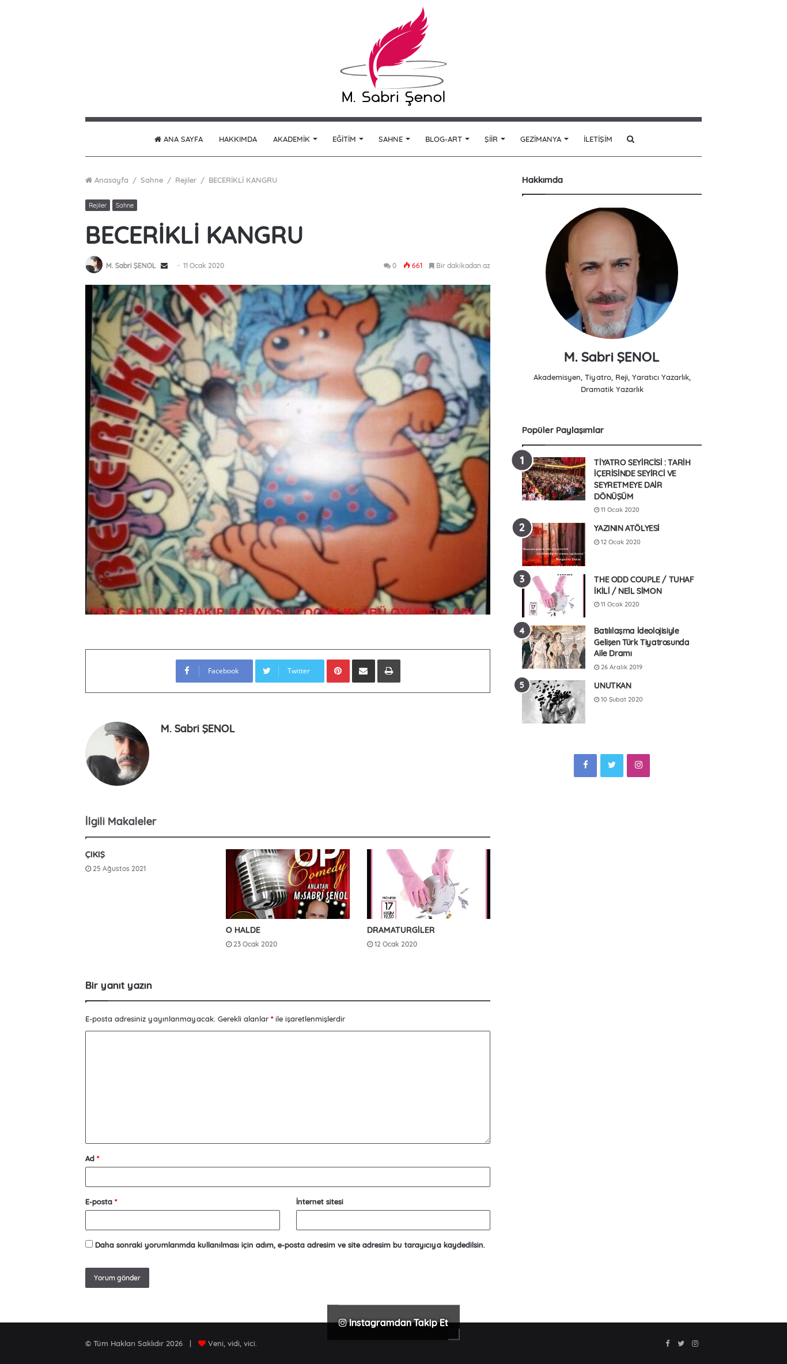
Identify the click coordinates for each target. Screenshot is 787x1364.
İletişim (598, 139)
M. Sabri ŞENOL (131, 265)
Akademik (291, 139)
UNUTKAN (612, 685)
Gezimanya (540, 139)
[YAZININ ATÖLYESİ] (553, 544)
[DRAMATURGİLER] (428, 884)
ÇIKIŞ (95, 854)
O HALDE (243, 930)
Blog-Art (443, 139)
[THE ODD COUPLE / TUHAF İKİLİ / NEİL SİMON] (553, 595)
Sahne (391, 139)
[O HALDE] (287, 884)
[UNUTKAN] (553, 702)
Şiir (491, 139)
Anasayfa (110, 179)
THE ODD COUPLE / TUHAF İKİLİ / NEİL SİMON (644, 585)
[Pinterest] (338, 671)
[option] (288, 449)
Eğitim (344, 139)
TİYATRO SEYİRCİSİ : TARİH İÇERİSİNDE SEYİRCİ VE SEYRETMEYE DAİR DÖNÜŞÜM (642, 479)
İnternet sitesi (319, 1201)
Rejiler (185, 179)
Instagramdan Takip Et (397, 1322)
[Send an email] (164, 265)
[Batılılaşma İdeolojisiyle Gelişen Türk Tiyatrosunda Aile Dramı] (553, 647)
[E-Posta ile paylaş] (363, 671)
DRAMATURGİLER (401, 930)
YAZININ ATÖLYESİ (627, 528)
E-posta (101, 1201)
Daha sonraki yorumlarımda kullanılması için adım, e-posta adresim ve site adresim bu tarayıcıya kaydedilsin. (290, 1244)
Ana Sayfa (182, 139)
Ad (92, 1158)
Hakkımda (238, 139)
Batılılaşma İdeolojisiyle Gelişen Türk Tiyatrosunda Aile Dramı (641, 642)
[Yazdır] (388, 671)
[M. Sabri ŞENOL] (393, 58)
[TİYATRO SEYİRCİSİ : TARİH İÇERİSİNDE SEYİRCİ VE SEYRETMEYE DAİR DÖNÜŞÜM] (553, 478)
